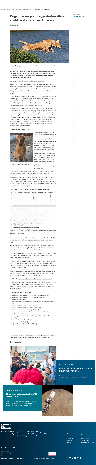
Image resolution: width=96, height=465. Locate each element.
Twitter (70, 458)
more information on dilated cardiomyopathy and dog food (35, 279)
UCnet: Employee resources (87, 442)
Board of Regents (85, 440)
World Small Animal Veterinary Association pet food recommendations (29, 337)
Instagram (72, 458)
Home (3, 9)
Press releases (70, 438)
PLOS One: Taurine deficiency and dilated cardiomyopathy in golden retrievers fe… (32, 335)
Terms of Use (11, 458)
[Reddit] (83, 17)
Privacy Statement (19, 458)
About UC (69, 434)
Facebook (67, 458)
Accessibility (4, 458)
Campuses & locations (72, 436)
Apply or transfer (85, 434)
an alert (39, 119)
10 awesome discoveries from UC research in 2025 (21, 395)
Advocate (69, 442)
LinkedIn (80, 458)
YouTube (78, 458)
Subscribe (52, 454)
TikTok (75, 458)
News (8, 9)
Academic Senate (85, 438)
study (14, 81)
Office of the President (86, 436)
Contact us (69, 440)
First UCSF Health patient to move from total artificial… (75, 369)
